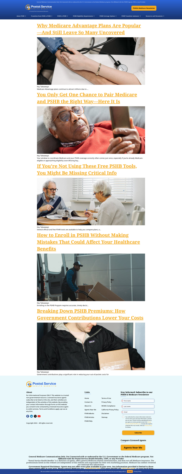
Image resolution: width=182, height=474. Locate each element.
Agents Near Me (90, 410)
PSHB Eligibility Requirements (83, 16)
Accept (130, 471)
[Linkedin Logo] (31, 416)
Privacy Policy (106, 402)
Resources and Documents (154, 16)
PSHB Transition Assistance (130, 16)
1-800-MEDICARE (92, 468)
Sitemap (104, 417)
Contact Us (88, 402)
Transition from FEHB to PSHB (41, 16)
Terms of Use (106, 398)
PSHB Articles (89, 417)
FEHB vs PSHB (61, 16)
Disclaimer (105, 413)
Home (87, 398)
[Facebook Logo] (27, 416)
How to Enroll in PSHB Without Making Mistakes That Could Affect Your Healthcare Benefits (88, 242)
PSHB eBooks (89, 413)
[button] (143, 8)
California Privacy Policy (110, 410)
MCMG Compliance (108, 406)
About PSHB (20, 16)
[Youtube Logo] (39, 416)
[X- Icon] (35, 416)
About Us (88, 406)
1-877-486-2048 (128, 468)
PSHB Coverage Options (107, 16)
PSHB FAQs (89, 421)
